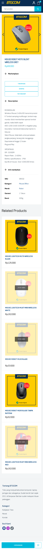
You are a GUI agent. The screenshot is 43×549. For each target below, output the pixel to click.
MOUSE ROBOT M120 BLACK (16, 359)
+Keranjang (18, 545)
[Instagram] (8, 528)
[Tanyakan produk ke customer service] (38, 545)
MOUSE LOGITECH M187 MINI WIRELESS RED (21, 463)
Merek (4, 514)
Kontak (4, 518)
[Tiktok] (12, 528)
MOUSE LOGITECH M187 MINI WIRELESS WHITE (21, 309)
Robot (21, 189)
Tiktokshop (21, 94)
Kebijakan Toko (7, 510)
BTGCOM (13, 3)
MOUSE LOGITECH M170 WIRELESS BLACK (19, 257)
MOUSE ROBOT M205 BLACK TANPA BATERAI (19, 412)
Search (37, 9)
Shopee (21, 89)
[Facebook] (4, 528)
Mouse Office (24, 184)
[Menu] (4, 3)
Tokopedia (21, 84)
